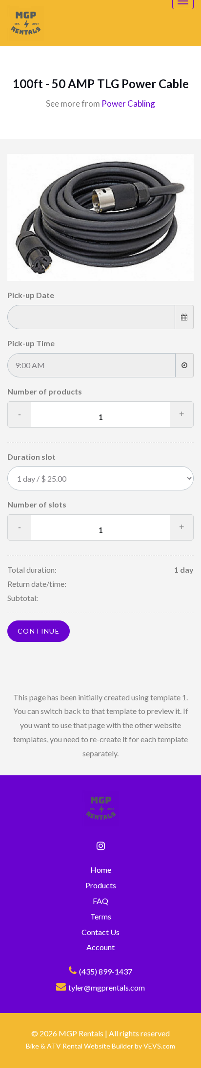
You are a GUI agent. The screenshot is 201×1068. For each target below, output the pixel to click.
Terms (100, 916)
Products (100, 885)
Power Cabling (128, 103)
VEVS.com (159, 1046)
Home (100, 869)
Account (100, 947)
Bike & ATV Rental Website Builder (79, 1046)
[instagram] (101, 845)
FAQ (100, 900)
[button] (179, 1051)
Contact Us (100, 932)
